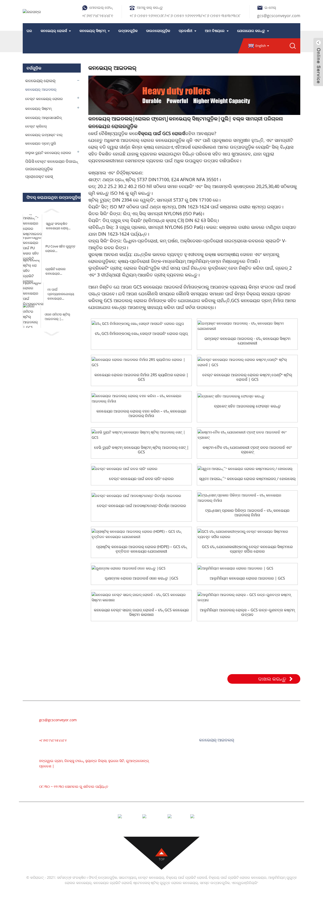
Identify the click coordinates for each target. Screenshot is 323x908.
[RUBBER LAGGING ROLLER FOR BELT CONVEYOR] (141, 468)
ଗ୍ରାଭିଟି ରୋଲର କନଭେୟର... (55, 271)
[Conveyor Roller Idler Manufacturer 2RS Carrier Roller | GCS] (141, 362)
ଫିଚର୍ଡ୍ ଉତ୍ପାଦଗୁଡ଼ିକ (103, 877)
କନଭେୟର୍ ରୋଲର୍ (40, 80)
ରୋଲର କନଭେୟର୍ (214, 725)
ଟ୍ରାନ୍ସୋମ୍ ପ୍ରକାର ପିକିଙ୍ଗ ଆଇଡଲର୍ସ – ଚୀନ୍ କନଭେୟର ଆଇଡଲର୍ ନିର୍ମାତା (247, 512)
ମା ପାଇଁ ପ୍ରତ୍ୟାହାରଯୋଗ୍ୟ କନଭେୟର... (60, 294)
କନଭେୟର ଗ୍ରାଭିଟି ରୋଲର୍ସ (112, 882)
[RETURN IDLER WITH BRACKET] (247, 396)
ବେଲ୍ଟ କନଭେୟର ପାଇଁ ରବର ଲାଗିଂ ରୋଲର (141, 478)
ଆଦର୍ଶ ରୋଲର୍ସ (192, 147)
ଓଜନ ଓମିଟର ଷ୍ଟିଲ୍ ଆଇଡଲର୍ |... (57, 316)
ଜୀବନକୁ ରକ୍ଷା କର (207, 254)
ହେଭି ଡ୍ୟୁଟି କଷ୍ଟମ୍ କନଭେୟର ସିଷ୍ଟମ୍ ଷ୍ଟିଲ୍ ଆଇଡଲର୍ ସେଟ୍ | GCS (141, 449)
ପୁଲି (225, 118)
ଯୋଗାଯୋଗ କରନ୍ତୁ (251, 30)
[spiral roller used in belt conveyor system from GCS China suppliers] (247, 534)
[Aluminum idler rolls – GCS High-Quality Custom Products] (247, 597)
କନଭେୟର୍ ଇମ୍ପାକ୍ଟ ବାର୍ (44, 134)
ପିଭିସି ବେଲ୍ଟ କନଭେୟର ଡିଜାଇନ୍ (51, 161)
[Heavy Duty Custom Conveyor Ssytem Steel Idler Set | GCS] (141, 434)
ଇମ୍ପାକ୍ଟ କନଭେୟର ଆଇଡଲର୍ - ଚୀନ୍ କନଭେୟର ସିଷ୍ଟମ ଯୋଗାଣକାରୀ (247, 340)
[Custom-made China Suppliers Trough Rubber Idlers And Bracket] (247, 434)
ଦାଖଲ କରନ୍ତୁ (272, 678)
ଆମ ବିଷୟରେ (215, 30)
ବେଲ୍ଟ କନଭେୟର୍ (214, 717)
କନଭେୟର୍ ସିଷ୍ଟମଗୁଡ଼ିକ (193, 118)
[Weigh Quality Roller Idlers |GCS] (141, 568)
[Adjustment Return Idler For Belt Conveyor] (141, 495)
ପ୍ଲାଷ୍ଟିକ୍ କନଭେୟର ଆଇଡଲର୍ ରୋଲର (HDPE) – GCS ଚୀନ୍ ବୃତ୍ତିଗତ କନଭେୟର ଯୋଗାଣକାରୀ (141, 548)
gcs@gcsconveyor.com (278, 15)
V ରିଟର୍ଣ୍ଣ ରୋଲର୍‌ (213, 785)
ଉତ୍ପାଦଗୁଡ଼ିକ (128, 30)
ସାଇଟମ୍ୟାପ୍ (127, 877)
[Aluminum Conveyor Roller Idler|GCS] (247, 568)
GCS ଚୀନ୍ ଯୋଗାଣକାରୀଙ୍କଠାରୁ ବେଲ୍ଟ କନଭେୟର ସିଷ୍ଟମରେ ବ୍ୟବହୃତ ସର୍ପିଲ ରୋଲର (247, 548)
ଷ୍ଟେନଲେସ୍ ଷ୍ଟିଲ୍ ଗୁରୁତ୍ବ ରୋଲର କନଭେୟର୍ (165, 882)
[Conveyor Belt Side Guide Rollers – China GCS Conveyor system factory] (141, 597)
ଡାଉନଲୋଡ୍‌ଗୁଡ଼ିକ (158, 30)
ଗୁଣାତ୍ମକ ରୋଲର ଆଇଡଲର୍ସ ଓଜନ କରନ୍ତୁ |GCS (141, 578)
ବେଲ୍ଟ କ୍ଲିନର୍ (36, 126)
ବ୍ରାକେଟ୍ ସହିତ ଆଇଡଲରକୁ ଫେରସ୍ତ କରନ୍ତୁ (247, 406)
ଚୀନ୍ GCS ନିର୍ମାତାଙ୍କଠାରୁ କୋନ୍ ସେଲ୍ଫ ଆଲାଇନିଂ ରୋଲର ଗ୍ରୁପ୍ (141, 333)
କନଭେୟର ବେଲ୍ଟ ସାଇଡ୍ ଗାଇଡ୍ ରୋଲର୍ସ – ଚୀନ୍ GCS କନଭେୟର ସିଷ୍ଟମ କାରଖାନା (141, 612)
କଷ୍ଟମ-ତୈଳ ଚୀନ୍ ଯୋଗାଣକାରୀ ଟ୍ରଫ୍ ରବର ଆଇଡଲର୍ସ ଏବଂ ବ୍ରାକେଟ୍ (247, 449)
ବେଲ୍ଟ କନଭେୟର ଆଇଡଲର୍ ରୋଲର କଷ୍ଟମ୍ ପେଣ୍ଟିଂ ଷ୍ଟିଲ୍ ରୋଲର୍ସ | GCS (247, 377)
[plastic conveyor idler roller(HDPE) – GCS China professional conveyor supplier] (141, 534)
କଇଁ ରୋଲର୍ (208, 770)
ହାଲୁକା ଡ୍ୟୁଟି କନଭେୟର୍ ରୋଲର (48, 152)
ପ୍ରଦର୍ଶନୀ (185, 30)
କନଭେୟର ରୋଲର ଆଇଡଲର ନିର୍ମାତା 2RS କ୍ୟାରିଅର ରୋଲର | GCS (141, 377)
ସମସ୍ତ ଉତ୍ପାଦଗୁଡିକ (215, 882)
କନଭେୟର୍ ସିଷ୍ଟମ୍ (92, 30)
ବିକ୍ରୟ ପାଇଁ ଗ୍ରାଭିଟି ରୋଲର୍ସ (186, 877)
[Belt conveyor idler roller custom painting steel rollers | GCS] (247, 362)
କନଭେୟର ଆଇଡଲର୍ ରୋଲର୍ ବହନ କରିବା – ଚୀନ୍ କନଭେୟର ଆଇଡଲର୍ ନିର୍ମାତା (141, 413)
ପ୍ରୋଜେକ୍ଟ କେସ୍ (39, 176)
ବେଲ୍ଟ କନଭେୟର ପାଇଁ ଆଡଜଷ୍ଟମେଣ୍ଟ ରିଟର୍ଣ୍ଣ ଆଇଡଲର (141, 505)
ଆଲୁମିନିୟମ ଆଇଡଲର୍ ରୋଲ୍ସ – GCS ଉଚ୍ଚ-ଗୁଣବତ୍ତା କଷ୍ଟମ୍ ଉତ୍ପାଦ (247, 612)
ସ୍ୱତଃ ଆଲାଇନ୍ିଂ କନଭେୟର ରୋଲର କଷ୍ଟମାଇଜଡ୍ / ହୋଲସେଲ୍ (247, 478)
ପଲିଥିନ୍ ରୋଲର (211, 762)
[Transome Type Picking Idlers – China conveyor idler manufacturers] (247, 497)
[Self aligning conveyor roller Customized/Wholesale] (247, 468)
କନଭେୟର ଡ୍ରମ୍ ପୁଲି (40, 143)
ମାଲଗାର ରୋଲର (213, 747)
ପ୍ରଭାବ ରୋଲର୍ (212, 755)
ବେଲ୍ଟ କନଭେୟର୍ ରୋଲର (44, 98)
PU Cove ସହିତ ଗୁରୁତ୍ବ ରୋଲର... (60, 248)
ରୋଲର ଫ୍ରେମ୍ (150, 118)
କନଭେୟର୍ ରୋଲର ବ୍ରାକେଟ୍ (221, 793)
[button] (52, 210)
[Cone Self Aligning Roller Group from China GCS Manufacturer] (141, 323)
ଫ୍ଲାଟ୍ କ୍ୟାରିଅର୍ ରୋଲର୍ (219, 777)
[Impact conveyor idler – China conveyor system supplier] (247, 325)
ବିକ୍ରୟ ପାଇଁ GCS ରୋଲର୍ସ (161, 133)
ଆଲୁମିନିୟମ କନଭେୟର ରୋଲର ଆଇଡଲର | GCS (247, 578)
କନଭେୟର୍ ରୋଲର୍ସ (54, 30)
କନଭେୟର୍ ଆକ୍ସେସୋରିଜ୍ (43, 117)
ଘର (29, 30)
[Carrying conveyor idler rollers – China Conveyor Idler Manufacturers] (141, 398)
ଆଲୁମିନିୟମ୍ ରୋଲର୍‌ (215, 732)
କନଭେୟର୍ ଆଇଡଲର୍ (41, 89)
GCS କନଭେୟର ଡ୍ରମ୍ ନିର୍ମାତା (257, 300)
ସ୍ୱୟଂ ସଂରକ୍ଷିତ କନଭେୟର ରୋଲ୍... (58, 225)
